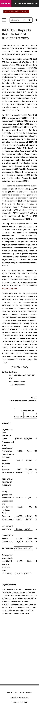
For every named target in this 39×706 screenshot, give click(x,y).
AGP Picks (5, 3)
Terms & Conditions (19, 702)
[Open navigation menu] (4, 20)
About (9, 693)
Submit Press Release (19, 697)
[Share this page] (35, 20)
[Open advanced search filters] (29, 20)
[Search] (24, 20)
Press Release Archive (23, 693)
